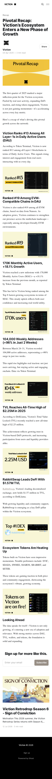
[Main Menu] (48, 4)
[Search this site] (42, 4)
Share (44, 46)
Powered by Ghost (26, 758)
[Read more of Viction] (6, 42)
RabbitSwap (8, 488)
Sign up (27, 753)
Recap (6, 15)
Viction (7, 49)
